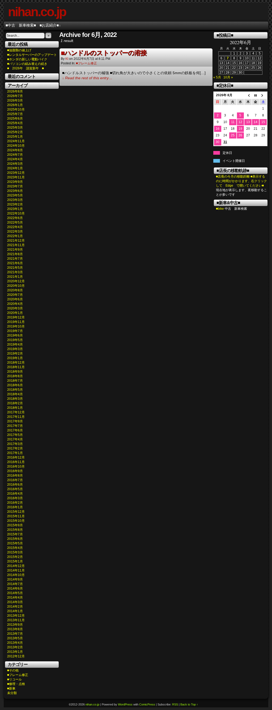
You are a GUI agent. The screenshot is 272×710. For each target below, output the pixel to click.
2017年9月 (15, 421)
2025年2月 (15, 132)
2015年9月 (15, 525)
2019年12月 (16, 317)
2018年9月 (15, 371)
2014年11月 (16, 570)
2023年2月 (15, 204)
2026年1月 (15, 105)
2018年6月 (15, 385)
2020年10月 (16, 286)
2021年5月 (15, 268)
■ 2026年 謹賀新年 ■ (25, 68)
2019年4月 (15, 344)
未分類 (12, 693)
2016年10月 (16, 466)
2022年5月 (15, 222)
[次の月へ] (263, 95)
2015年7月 (15, 534)
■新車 (11, 688)
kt (66, 59)
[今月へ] (255, 95)
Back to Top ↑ (189, 704)
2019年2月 (15, 353)
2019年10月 (16, 326)
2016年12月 (16, 457)
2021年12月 (16, 240)
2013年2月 (15, 647)
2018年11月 (16, 367)
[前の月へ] (248, 95)
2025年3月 (15, 127)
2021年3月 (15, 272)
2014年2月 (15, 606)
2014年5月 (15, 593)
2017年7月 (15, 426)
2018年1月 (15, 408)
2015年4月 (15, 548)
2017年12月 (16, 412)
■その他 (13, 670)
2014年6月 (15, 588)
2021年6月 (15, 263)
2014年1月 (15, 611)
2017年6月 (15, 430)
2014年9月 (15, 579)
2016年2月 (15, 503)
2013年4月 (15, 643)
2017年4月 (15, 439)
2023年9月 (15, 182)
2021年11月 (16, 245)
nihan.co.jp (37, 12)
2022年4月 (15, 227)
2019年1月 (15, 358)
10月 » (228, 77)
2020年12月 (16, 281)
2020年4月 (15, 304)
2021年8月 (15, 254)
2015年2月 (15, 557)
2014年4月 (15, 597)
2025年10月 (16, 109)
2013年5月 (15, 638)
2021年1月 (15, 277)
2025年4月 (15, 123)
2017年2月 (15, 448)
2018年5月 (15, 390)
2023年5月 (15, 195)
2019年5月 (15, 340)
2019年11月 (16, 322)
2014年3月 (15, 602)
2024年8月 (15, 150)
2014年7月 (15, 584)
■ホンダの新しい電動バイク (27, 59)
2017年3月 (15, 444)
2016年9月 (15, 471)
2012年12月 (16, 656)
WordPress (125, 704)
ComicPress (147, 704)
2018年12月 (16, 362)
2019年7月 (15, 331)
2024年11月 (16, 141)
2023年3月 (15, 200)
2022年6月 (15, 218)
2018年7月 (15, 381)
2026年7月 (15, 96)
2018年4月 (15, 394)
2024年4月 (15, 159)
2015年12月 (16, 512)
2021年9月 (15, 249)
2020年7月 (15, 295)
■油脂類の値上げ (19, 50)
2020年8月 (15, 290)
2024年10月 (16, 146)
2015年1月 (15, 561)
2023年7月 (15, 186)
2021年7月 (15, 259)
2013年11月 (16, 620)
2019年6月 (15, 335)
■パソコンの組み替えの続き (27, 64)
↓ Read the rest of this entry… (87, 78)
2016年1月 (15, 507)
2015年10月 (16, 521)
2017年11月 (16, 417)
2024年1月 (15, 168)
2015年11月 (16, 516)
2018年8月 (15, 376)
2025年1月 (15, 136)
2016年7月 (15, 480)
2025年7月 (15, 114)
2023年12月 (16, 173)
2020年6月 (15, 299)
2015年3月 (15, 552)
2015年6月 (15, 539)
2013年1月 (15, 652)
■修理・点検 (16, 684)
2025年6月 (15, 118)
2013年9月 (15, 625)
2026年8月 (15, 91)
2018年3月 (15, 399)
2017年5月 (15, 435)
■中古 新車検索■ (21, 25)
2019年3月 (15, 349)
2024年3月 (15, 164)
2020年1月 (15, 313)
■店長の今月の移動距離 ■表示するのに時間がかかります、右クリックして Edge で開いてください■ (241, 181)
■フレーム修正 (17, 675)
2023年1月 (15, 209)
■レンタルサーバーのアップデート (32, 55)
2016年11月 (16, 462)
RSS (175, 704)
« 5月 (217, 77)
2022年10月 (16, 213)
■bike (220, 209)
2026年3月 (15, 100)
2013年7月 (15, 634)
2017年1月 (15, 453)
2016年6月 (15, 484)
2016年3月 (15, 498)
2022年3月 (15, 231)
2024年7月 (15, 155)
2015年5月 (15, 543)
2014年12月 (16, 566)
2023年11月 (16, 177)
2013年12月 (16, 615)
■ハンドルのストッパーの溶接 (104, 52)
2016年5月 (15, 489)
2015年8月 (15, 530)
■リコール (14, 679)
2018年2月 (15, 403)
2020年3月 (15, 308)
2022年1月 (15, 236)
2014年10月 (16, 575)
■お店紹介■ (50, 25)
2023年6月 (15, 191)
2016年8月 (15, 475)
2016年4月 (15, 493)
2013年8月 (15, 629)
